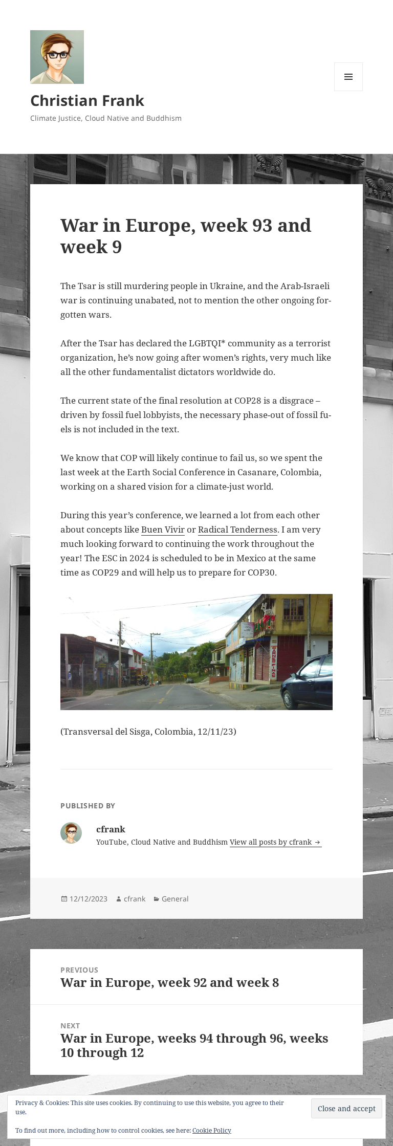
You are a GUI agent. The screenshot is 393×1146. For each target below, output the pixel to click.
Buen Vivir (163, 529)
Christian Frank (87, 100)
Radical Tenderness (237, 529)
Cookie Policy (211, 1130)
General (175, 898)
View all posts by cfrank (272, 842)
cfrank (134, 898)
